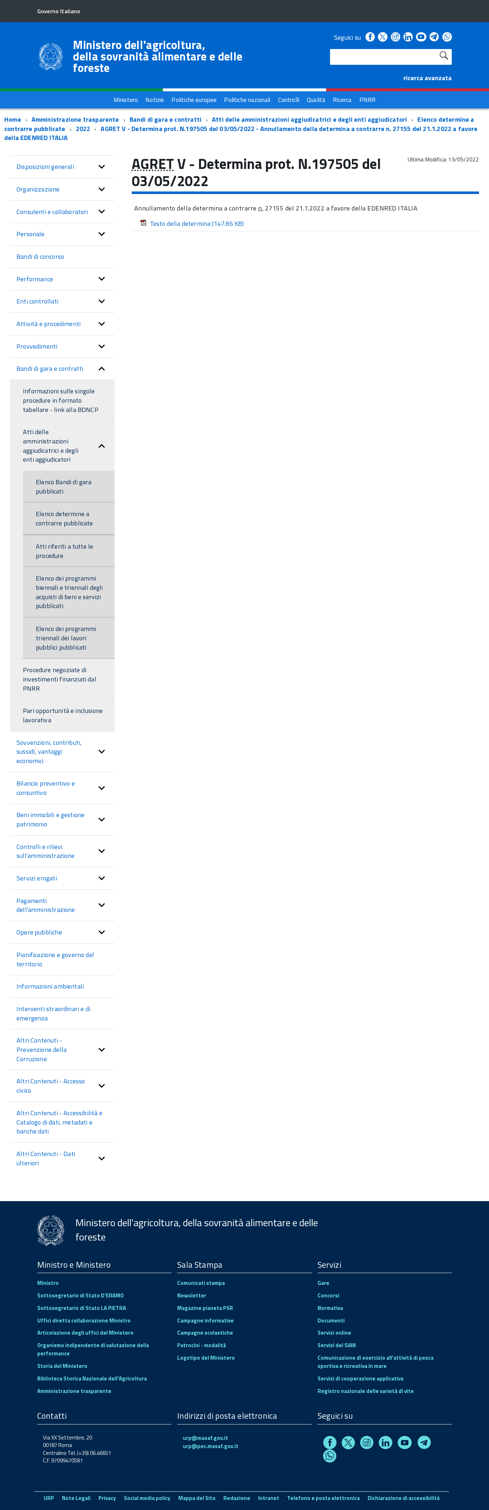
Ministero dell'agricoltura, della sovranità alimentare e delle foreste (157, 56)
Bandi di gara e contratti (166, 119)
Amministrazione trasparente (75, 119)
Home (12, 119)
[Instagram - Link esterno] (395, 37)
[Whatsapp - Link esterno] (447, 37)
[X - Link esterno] (382, 37)
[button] (102, 167)
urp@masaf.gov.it (205, 1438)
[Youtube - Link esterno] (421, 37)
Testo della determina (197, 223)
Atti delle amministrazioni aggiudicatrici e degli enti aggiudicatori (309, 119)
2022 (83, 128)
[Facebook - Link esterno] (370, 37)
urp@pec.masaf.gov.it (210, 1446)
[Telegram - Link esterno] (434, 37)
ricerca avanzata (427, 78)
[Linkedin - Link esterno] (408, 37)
